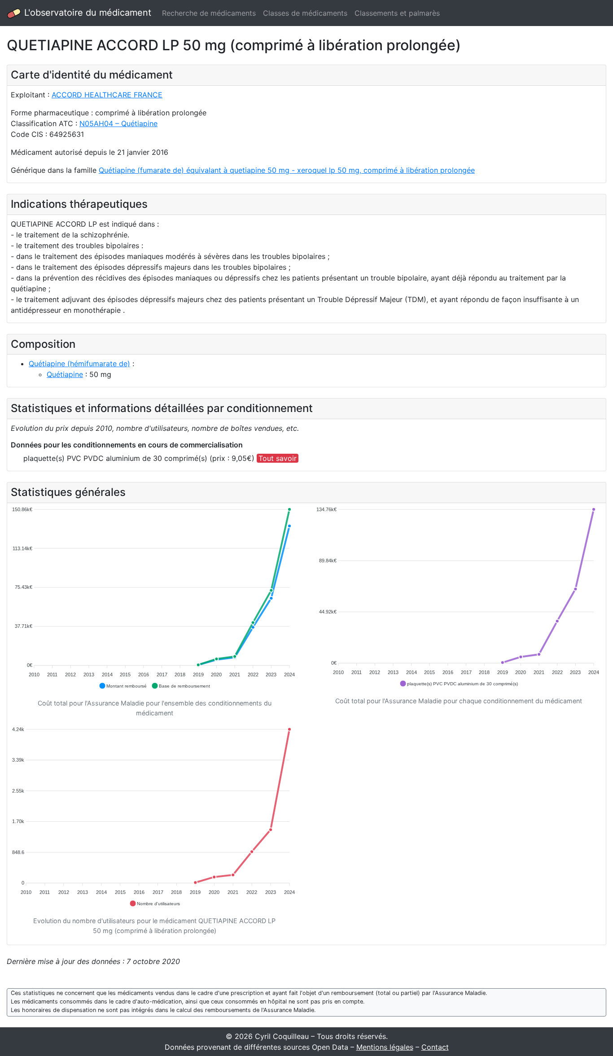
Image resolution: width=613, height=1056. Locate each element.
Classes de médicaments (305, 13)
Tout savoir (277, 458)
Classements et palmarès (397, 13)
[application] (154, 598)
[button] (123, 685)
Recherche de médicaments (209, 13)
